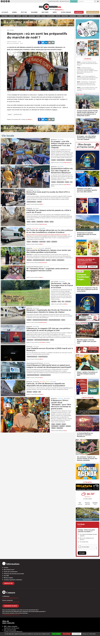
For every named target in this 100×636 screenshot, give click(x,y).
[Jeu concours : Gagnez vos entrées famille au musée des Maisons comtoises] (87, 447)
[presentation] (62, 88)
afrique (53, 424)
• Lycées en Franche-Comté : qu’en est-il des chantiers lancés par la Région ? (87, 63)
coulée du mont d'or (31, 201)
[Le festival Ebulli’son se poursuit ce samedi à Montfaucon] (87, 423)
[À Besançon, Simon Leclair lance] (25, 404)
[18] (13, 272)
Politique (42, 381)
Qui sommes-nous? (9, 569)
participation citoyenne (45, 375)
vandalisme (54, 241)
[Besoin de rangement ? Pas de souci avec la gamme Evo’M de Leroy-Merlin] (87, 278)
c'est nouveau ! (55, 426)
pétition (52, 339)
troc (71, 182)
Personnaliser (76, 634)
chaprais (53, 160)
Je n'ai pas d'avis (84, 541)
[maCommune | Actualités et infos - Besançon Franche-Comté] (50, 7)
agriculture (54, 301)
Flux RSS (6, 575)
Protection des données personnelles (14, 573)
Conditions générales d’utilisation (13, 579)
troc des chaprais (60, 160)
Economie (60, 398)
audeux (28, 241)
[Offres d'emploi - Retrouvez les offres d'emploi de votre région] (87, 148)
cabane (10, 114)
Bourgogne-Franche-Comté (34, 266)
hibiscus (53, 428)
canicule (35, 391)
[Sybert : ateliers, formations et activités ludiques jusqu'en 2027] (87, 362)
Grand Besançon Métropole (34, 363)
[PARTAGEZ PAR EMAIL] (49, 42)
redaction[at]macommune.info (10, 598)
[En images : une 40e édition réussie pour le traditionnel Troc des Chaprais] (25, 145)
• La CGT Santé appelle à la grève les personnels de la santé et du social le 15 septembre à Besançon (87, 78)
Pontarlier (29, 190)
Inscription (82, 266)
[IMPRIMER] (52, 42)
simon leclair (59, 428)
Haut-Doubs (54, 281)
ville (39, 391)
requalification (40, 221)
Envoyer (82, 553)
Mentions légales (8, 577)
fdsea (59, 301)
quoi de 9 (48, 260)
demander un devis (10, 606)
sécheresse (68, 301)
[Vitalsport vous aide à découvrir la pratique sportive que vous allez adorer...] (87, 179)
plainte (48, 241)
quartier (33, 221)
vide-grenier (68, 160)
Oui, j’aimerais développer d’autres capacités (88, 535)
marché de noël (17, 114)
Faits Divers (35, 228)
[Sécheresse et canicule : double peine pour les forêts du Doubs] (87, 223)
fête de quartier (60, 182)
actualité (36, 381)
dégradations (35, 241)
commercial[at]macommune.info (10, 602)
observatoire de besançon (38, 260)
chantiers (29, 319)
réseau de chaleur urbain (54, 319)
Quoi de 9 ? (48, 248)
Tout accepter (56, 634)
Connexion (92, 266)
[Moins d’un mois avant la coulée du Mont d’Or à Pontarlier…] (13, 196)
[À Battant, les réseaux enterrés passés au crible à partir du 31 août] (13, 214)
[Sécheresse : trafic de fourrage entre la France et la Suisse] (25, 287)
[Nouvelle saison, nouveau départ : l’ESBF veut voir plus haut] (87, 330)
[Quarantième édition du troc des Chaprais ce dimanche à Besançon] (25, 172)
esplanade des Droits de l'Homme (40, 319)
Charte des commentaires (11, 571)
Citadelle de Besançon (32, 356)
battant (28, 221)
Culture (35, 248)
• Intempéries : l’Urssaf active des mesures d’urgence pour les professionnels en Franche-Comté (86, 83)
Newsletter (8, 583)
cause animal (30, 339)
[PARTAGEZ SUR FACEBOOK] (39, 42)
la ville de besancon (43, 356)
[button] (95, 1)
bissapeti (58, 424)
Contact (6, 567)
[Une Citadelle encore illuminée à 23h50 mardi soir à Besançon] (13, 352)
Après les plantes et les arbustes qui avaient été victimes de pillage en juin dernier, (46, 234)
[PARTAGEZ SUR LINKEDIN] (46, 42)
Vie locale (10, 30)
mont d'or (39, 201)
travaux (51, 221)
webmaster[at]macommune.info (10, 614)
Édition (52, 9)
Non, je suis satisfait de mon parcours (87, 538)
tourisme (54, 260)
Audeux (28, 228)
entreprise (68, 426)
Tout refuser (66, 634)
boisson (63, 424)
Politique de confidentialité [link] (89, 634)
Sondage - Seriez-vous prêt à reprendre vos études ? (86, 530)
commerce (62, 426)
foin (63, 301)
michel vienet (42, 241)
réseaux (46, 221)
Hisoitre (67, 182)
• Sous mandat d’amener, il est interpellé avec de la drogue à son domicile (87, 89)
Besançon (54, 139)
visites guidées (60, 260)
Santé (47, 381)
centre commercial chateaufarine (42, 339)
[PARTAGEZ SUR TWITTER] (42, 42)
